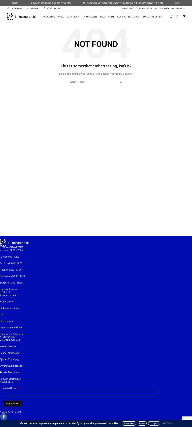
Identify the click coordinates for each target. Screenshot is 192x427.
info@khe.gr (35, 8)
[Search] (171, 17)
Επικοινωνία (6, 321)
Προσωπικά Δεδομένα (11, 334)
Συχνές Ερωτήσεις (9, 372)
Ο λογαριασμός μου (10, 340)
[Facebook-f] (3, 416)
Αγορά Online (6, 301)
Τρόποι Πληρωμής (9, 359)
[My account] (177, 17)
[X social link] (48, 8)
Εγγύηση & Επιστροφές (12, 366)
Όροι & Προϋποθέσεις (11, 327)
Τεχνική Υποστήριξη (10, 379)
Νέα (2, 314)
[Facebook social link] (44, 8)
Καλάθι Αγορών (8, 346)
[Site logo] (21, 16)
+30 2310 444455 (17, 8)
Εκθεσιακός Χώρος (10, 308)
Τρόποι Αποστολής (9, 353)
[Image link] (14, 242)
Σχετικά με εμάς (8, 295)
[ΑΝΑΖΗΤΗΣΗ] (121, 82)
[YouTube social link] (55, 8)
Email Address (10, 388)
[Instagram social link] (51, 8)
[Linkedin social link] (58, 8)
